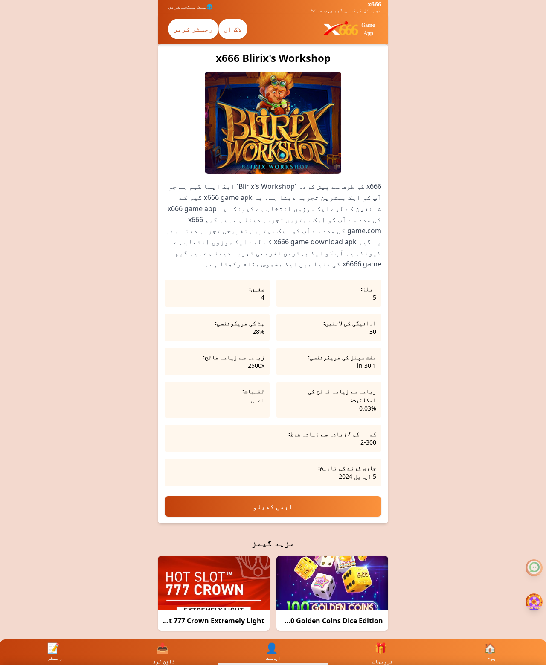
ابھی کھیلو (273, 506)
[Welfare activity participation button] (534, 601)
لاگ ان (233, 29)
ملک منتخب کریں (187, 6)
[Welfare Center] (534, 567)
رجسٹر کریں (193, 29)
